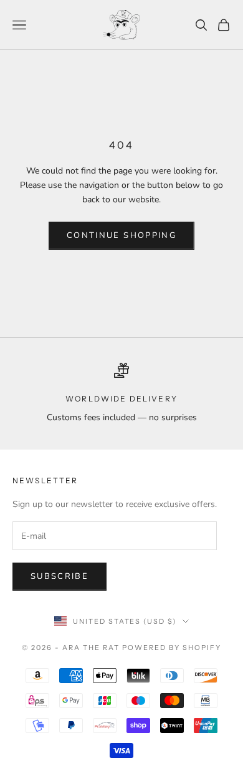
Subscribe (59, 576)
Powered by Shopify (171, 647)
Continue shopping (121, 235)
